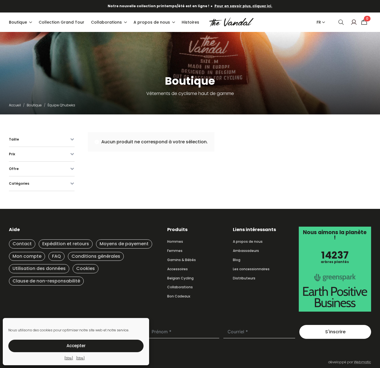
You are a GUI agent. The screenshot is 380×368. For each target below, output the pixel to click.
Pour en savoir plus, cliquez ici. (243, 6)
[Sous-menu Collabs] (126, 22)
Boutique (18, 22)
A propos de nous (152, 22)
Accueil (15, 105)
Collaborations (106, 22)
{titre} (68, 358)
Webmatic (362, 362)
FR (319, 22)
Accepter (76, 346)
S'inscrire (335, 332)
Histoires (190, 22)
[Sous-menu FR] (322, 22)
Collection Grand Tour (61, 22)
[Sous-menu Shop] (31, 22)
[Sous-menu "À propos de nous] (174, 22)
